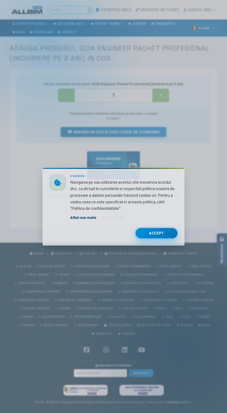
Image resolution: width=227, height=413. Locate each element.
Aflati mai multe (83, 218)
